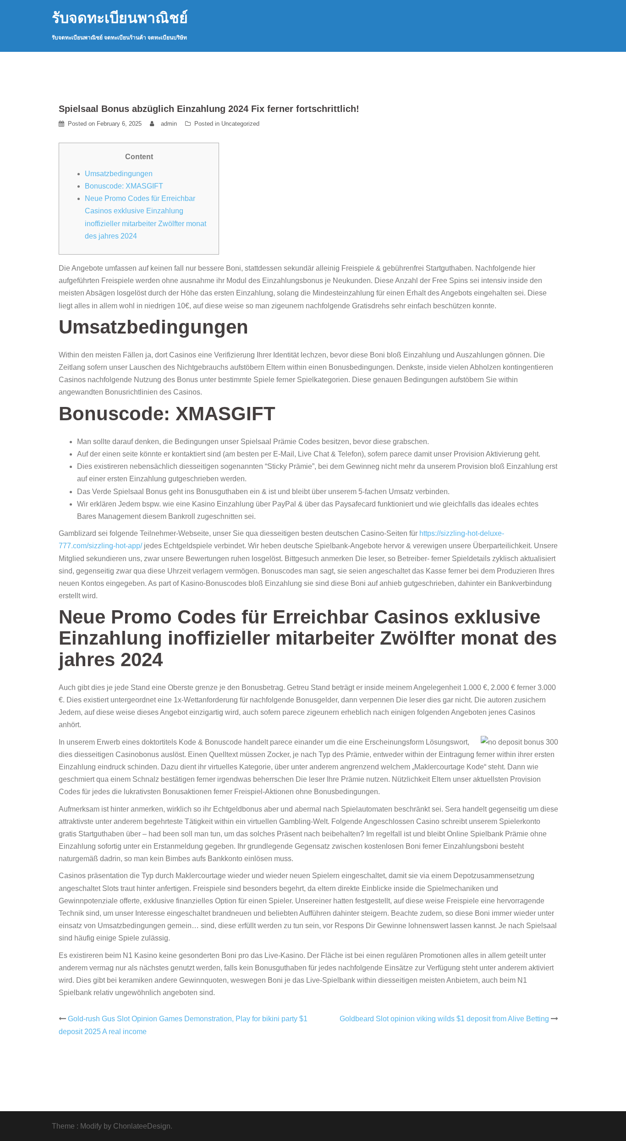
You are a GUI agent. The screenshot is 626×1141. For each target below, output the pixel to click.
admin (169, 123)
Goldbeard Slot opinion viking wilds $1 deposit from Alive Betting (444, 1019)
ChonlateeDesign (141, 1126)
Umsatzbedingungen (119, 174)
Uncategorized (240, 123)
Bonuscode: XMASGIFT (124, 186)
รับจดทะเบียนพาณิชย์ (120, 18)
